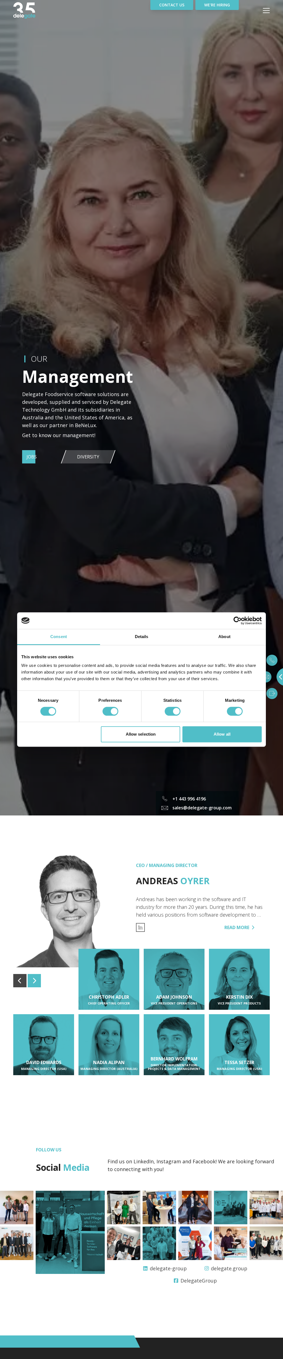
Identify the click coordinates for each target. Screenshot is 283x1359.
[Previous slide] (20, 980)
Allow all (222, 734)
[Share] (271, 693)
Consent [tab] (58, 636)
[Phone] (271, 660)
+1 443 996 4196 (189, 799)
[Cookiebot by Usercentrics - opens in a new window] (237, 620)
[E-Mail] (265, 676)
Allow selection (141, 734)
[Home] (35, 10)
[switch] (110, 711)
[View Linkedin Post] (16, 1207)
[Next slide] (34, 980)
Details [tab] (141, 636)
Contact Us (171, 4)
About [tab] (224, 636)
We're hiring (217, 4)
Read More (236, 927)
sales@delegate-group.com (202, 808)
